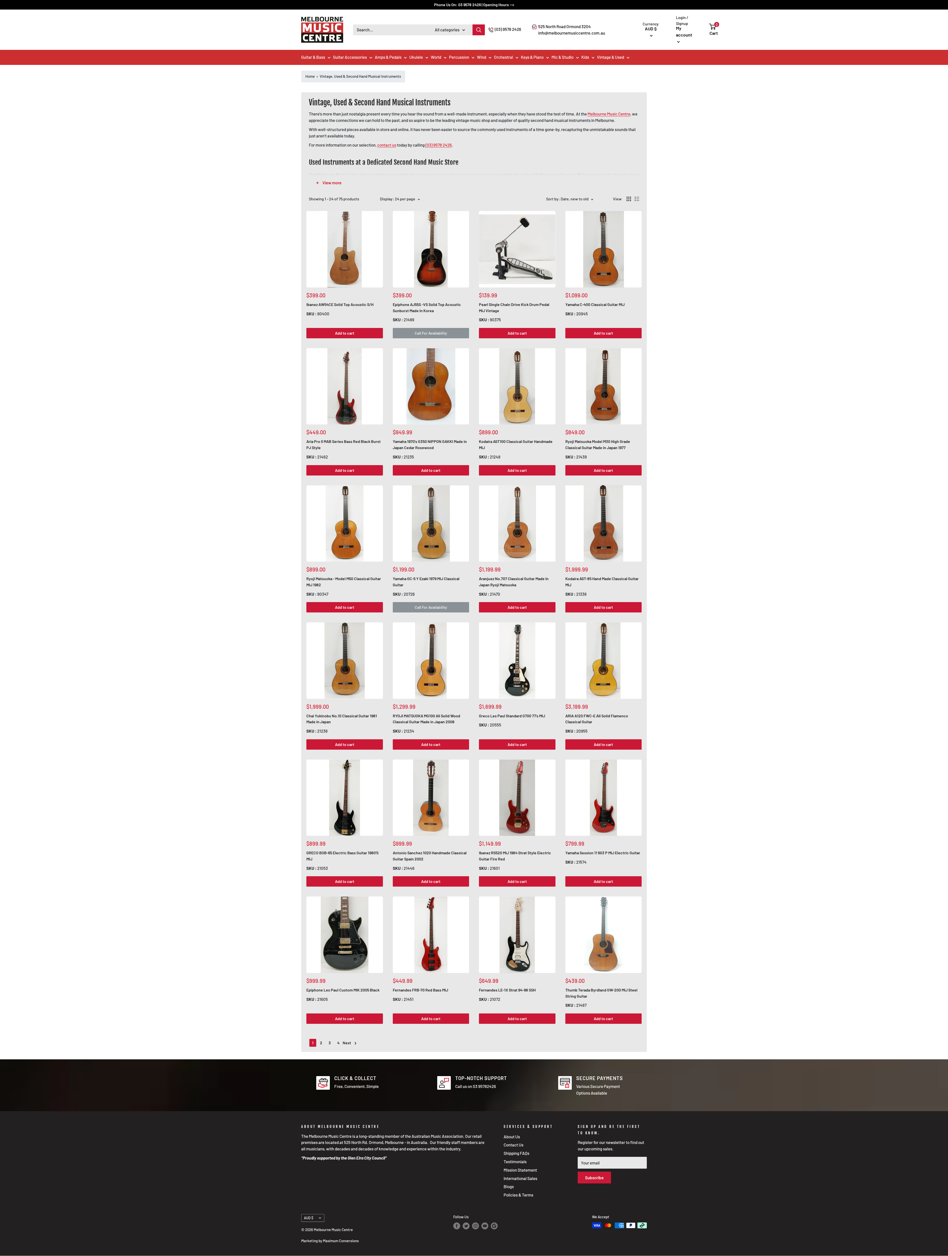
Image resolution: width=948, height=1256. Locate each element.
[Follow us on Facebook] (456, 1225)
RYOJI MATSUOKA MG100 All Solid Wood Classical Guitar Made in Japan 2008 (426, 718)
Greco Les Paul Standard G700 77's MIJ (512, 715)
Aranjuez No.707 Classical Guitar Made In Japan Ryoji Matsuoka (514, 581)
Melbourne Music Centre (609, 113)
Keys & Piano (532, 57)
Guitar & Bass (313, 57)
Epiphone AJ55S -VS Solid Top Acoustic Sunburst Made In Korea (427, 307)
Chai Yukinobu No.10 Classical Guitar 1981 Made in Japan (341, 718)
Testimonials (515, 1161)
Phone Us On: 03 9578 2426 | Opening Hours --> (474, 4)
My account (684, 31)
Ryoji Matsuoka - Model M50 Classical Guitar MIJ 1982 (343, 581)
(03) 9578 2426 (508, 29)
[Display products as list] (637, 199)
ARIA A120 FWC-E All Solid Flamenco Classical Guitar (596, 718)
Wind (481, 57)
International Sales (520, 1178)
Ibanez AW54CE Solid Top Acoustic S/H (340, 304)
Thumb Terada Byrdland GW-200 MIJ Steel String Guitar (601, 993)
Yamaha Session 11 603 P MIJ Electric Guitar (602, 852)
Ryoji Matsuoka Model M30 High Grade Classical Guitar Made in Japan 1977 (597, 444)
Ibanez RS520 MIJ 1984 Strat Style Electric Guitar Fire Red (515, 855)
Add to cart (344, 333)
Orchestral (503, 57)
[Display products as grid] (629, 199)
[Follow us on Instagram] (475, 1225)
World (436, 57)
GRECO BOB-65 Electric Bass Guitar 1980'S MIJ (342, 855)
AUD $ (308, 1218)
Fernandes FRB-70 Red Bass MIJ (420, 990)
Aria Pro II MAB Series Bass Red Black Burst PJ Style (343, 444)
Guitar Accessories (350, 57)
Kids (585, 57)
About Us (512, 1136)
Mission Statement (520, 1169)
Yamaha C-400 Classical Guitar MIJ (595, 304)
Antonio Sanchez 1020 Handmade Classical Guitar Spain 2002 (430, 855)
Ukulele (416, 57)
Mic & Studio (562, 57)
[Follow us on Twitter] (466, 1225)
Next (347, 1042)
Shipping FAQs (516, 1153)
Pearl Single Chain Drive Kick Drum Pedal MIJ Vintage (514, 307)
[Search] (479, 29)
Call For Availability (431, 333)
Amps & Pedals (388, 57)
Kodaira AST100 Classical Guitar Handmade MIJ (516, 444)
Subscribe (594, 1177)
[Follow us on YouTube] (484, 1225)
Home (310, 76)
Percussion (459, 57)
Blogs (509, 1186)
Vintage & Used (610, 57)
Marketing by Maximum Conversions (330, 1240)
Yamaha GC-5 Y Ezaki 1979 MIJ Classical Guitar (426, 581)
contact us (386, 144)
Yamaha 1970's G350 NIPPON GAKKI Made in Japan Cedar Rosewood (430, 444)
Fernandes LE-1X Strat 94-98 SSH (507, 990)
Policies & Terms (518, 1194)
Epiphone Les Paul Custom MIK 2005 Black (342, 990)
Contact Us (513, 1144)
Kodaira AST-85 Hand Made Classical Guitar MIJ (602, 581)
